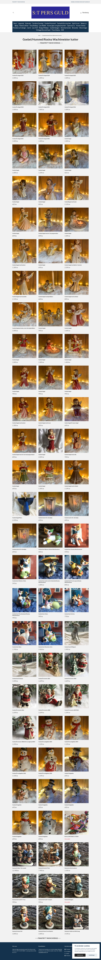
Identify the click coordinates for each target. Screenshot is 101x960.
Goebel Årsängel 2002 (44, 138)
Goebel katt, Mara (43, 614)
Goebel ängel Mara (17, 517)
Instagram (68, 951)
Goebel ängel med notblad (71, 296)
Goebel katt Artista (70, 614)
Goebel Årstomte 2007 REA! (72, 710)
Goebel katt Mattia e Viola (19, 581)
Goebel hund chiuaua (17, 678)
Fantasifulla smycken (64, 23)
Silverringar (83, 28)
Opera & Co (71, 26)
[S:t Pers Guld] (50, 12)
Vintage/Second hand (43, 30)
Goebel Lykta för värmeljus (45, 517)
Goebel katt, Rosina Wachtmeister (73, 549)
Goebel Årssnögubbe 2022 (19, 773)
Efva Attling (34, 26)
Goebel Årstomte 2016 (18, 710)
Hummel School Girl (17, 931)
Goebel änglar (42, 328)
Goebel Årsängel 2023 (70, 75)
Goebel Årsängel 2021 (44, 107)
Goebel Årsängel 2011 (17, 138)
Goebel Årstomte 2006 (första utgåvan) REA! (23, 741)
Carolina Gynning (37, 23)
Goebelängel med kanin (70, 201)
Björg (16, 26)
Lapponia (21, 23)
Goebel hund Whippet (70, 647)
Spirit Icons (76, 23)
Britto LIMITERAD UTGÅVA (71, 836)
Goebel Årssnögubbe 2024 (45, 741)
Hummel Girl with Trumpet (45, 899)
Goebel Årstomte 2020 (70, 678)
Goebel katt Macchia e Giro (45, 647)
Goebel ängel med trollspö (71, 486)
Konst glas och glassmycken (56, 26)
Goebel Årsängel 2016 (70, 107)
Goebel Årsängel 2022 (17, 107)
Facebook (68, 949)
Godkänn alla (80, 955)
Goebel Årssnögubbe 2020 (45, 773)
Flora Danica (56, 30)
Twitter (67, 953)
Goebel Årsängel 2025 (17, 75)
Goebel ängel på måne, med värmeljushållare (23, 328)
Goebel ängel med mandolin (19, 296)
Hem (15, 23)
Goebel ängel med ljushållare (45, 296)
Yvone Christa (80, 26)
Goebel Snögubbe (69, 773)
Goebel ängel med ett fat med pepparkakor (23, 454)
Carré (29, 28)
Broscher (75, 28)
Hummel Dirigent (69, 899)
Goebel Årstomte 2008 (44, 710)
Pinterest (68, 955)
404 (62, 30)
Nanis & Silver (24, 26)
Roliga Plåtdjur (44, 28)
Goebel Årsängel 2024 (44, 75)
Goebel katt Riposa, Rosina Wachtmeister (49, 549)
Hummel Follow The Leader (19, 868)
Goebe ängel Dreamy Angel (71, 423)
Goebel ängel (68, 138)
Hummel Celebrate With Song (72, 931)
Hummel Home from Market (45, 931)
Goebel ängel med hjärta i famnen (73, 265)
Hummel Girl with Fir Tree (18, 899)
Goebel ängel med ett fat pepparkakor (48, 233)
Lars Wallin (42, 26)
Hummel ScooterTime (44, 868)
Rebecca (83, 23)
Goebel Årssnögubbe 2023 (71, 741)
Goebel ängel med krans (44, 423)
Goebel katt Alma (16, 647)
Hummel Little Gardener (71, 868)
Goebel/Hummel (50, 23)
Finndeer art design (19, 28)
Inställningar (92, 955)
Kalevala (28, 23)
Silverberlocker (66, 28)
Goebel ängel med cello (70, 454)
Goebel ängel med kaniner (19, 265)
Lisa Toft (35, 28)
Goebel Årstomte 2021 (44, 678)
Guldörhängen (55, 28)
